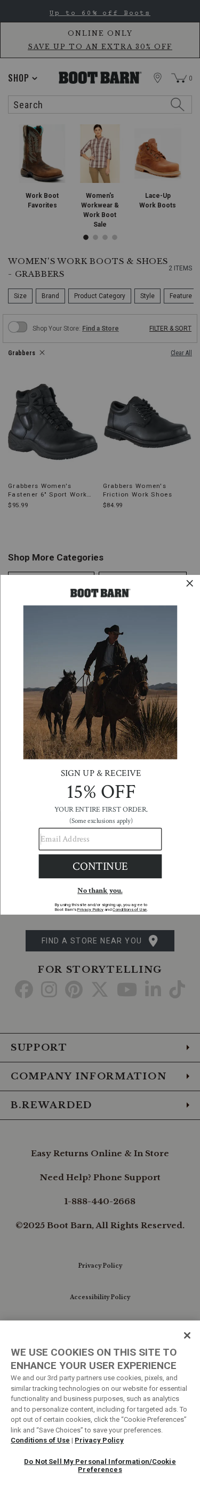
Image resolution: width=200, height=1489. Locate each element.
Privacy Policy (99, 1440)
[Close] (187, 1335)
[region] (100, 1404)
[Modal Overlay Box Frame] (100, 745)
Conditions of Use (40, 1440)
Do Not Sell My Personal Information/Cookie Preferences (99, 1466)
